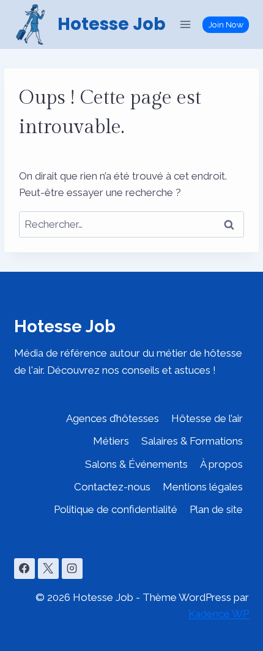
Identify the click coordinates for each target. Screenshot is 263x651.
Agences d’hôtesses (112, 418)
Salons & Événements (136, 464)
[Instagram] (72, 568)
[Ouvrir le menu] (185, 24)
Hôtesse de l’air (207, 418)
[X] (48, 568)
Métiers (111, 441)
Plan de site (216, 509)
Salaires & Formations (192, 441)
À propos (221, 464)
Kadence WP (218, 614)
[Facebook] (24, 568)
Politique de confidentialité (115, 509)
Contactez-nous (112, 487)
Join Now (226, 24)
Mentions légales (203, 487)
